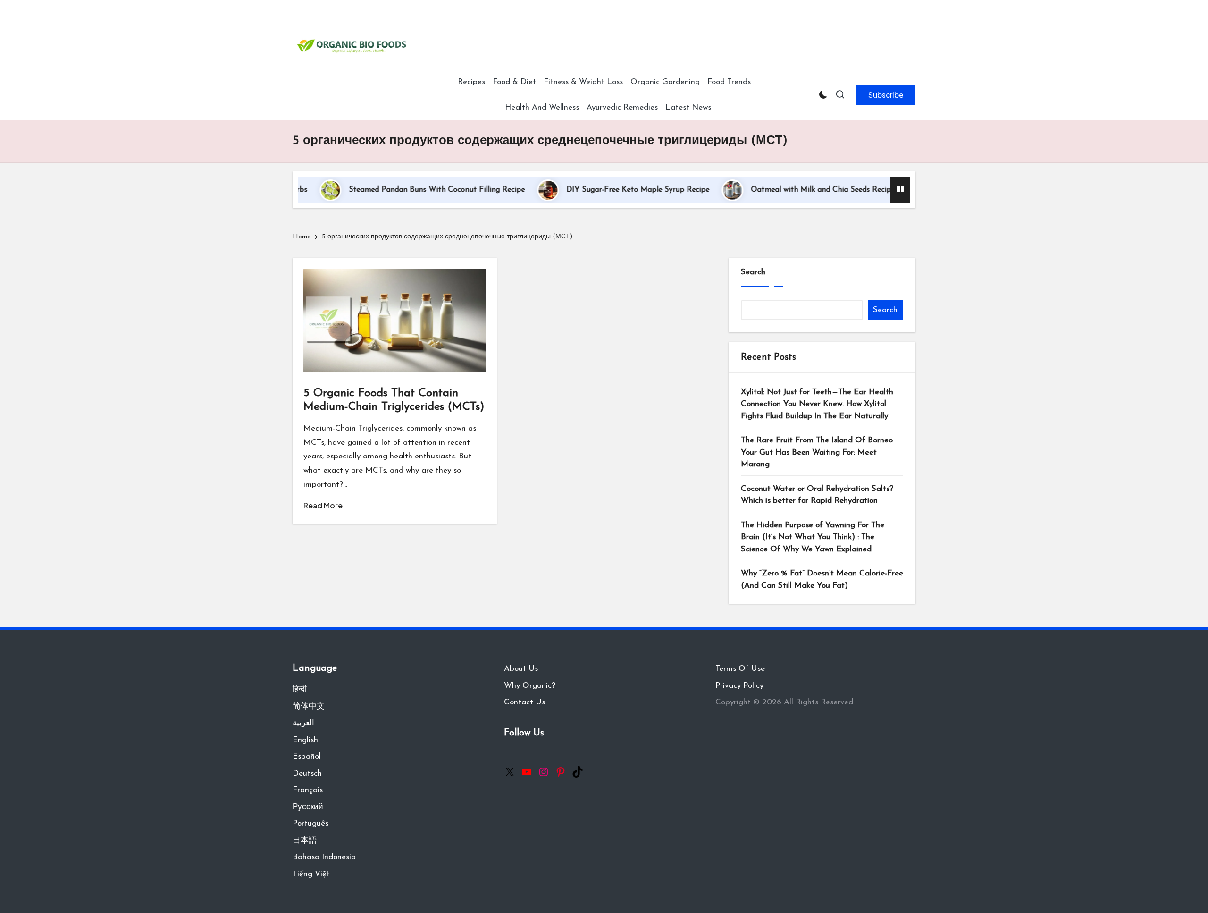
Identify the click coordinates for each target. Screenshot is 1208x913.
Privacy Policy (739, 686)
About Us (521, 669)
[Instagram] (543, 772)
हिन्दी (300, 689)
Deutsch (307, 773)
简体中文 (309, 706)
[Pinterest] (560, 772)
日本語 (305, 841)
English (305, 740)
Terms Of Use (740, 669)
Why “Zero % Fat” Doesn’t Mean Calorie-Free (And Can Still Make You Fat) (822, 579)
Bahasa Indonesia (324, 857)
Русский (308, 807)
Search (753, 272)
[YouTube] (526, 772)
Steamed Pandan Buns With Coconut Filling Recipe (408, 190)
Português (310, 824)
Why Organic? (529, 686)
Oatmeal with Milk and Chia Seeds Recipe (794, 190)
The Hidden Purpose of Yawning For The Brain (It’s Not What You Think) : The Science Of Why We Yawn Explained (812, 537)
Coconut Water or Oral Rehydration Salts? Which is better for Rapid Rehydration (817, 495)
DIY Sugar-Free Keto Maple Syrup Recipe (609, 190)
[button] (885, 95)
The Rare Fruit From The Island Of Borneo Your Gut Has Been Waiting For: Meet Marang (817, 452)
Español (307, 756)
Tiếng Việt (311, 874)
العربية (303, 723)
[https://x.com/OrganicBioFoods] (509, 772)
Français (308, 790)
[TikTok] (577, 772)
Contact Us (524, 702)
